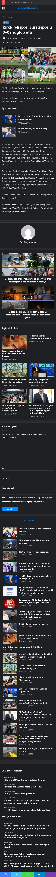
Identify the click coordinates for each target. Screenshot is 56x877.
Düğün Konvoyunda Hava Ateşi (33, 128)
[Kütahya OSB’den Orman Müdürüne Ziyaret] (10, 532)
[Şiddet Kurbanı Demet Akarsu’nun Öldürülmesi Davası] (14, 342)
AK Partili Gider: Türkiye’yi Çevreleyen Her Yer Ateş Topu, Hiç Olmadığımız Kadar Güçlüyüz (41, 409)
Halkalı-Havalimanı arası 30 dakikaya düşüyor (14, 380)
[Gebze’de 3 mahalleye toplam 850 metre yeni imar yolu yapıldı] (10, 658)
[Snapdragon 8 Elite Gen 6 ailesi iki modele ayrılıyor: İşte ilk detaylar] (10, 603)
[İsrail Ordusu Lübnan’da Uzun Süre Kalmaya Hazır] (9, 119)
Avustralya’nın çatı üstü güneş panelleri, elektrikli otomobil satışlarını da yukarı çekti (33, 739)
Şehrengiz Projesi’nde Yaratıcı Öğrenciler (39, 380)
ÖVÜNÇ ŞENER (11, 38)
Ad (4, 468)
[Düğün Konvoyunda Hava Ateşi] (9, 132)
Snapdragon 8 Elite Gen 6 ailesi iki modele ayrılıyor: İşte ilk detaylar (35, 601)
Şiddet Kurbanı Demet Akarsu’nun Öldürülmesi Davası (13, 353)
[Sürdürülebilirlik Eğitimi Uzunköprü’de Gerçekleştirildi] (14, 396)
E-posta (6, 478)
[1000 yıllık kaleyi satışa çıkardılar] (10, 555)
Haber (16, 17)
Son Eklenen (28, 520)
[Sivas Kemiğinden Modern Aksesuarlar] (10, 681)
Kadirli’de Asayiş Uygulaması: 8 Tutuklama (41, 337)
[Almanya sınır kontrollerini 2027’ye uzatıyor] (10, 728)
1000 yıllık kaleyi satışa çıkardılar (19, 2)
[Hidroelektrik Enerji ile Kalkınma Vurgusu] (10, 544)
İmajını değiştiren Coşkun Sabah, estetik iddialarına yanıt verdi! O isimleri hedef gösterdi (34, 614)
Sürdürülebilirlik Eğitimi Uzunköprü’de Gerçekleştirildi (13, 408)
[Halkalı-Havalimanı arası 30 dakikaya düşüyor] (14, 370)
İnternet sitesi (8, 488)
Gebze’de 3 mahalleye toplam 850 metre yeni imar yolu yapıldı (35, 655)
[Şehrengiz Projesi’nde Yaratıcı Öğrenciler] (41, 370)
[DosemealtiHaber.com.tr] (28, 7)
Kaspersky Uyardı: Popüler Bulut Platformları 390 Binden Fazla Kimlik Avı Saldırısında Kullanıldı (36, 590)
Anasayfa (8, 17)
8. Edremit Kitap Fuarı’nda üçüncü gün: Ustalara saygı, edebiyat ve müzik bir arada (35, 566)
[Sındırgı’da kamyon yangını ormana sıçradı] (10, 752)
